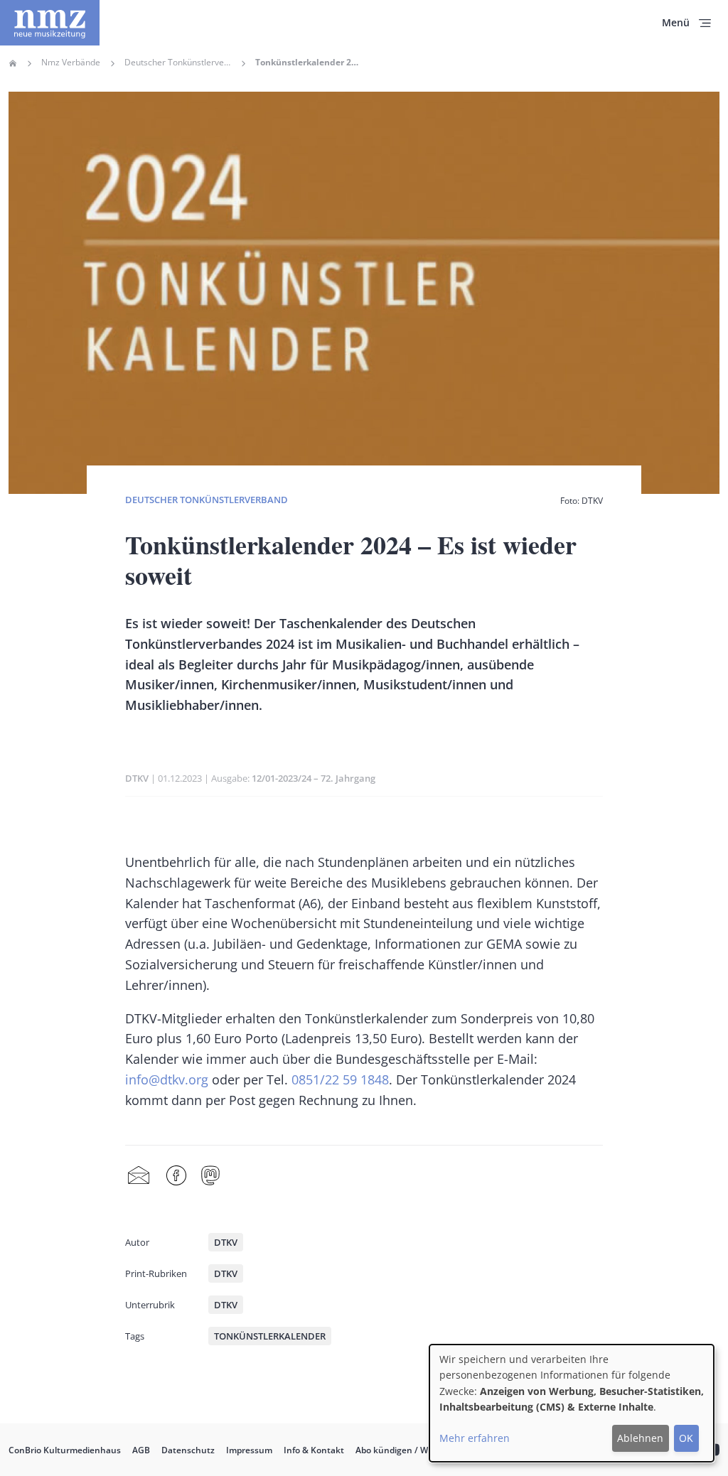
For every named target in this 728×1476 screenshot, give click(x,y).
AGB (141, 1450)
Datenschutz (188, 1450)
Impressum (249, 1450)
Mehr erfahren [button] (474, 1438)
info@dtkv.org (166, 1079)
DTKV (137, 778)
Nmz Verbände (70, 62)
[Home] (50, 22)
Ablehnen (640, 1438)
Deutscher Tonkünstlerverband (177, 62)
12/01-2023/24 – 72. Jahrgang (313, 778)
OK (686, 1438)
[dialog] (571, 1403)
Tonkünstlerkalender (270, 1336)
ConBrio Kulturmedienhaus (65, 1450)
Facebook (176, 1176)
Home (13, 63)
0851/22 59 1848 (340, 1079)
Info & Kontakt (314, 1450)
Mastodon (210, 1176)
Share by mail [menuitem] (138, 1176)
